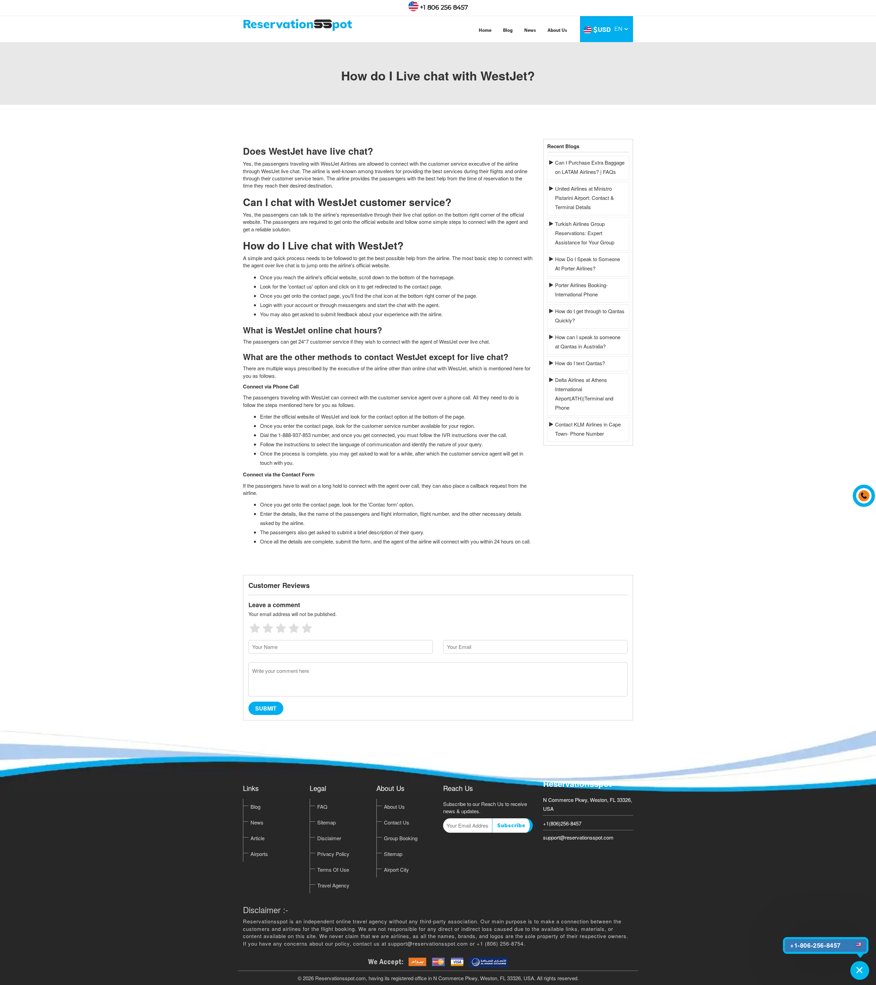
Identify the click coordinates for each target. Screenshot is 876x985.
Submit (265, 708)
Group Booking (400, 838)
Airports (259, 853)
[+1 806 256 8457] (862, 492)
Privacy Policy (333, 853)
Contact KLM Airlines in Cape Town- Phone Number (588, 429)
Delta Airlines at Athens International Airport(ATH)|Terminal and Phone (584, 393)
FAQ (322, 806)
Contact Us (396, 822)
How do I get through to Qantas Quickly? (589, 315)
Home (485, 30)
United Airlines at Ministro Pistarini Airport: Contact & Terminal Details (584, 197)
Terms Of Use (333, 869)
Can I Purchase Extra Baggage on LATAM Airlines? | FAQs (589, 167)
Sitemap (326, 822)
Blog (508, 30)
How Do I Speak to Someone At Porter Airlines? (587, 263)
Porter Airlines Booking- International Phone (581, 289)
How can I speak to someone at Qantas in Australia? (587, 341)
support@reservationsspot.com (578, 837)
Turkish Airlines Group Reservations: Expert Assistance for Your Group (584, 233)
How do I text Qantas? (580, 363)
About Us (557, 30)
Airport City (396, 869)
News (530, 30)
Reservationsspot (577, 783)
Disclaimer (329, 838)
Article (257, 838)
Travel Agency (333, 885)
